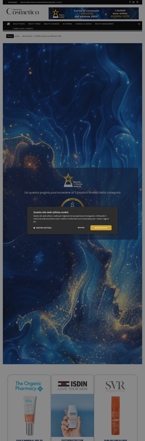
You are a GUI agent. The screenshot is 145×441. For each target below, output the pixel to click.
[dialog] (72, 220)
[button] (42, 228)
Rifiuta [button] (81, 228)
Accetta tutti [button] (101, 228)
